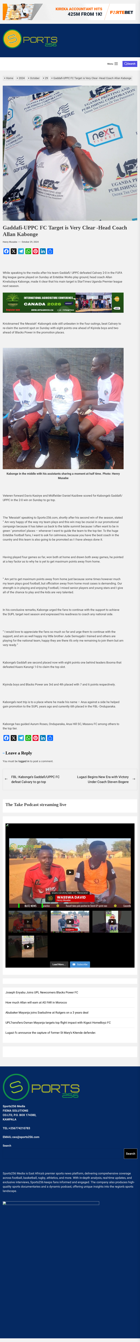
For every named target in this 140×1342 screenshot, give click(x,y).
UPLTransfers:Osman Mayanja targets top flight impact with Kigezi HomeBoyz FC (58, 1022)
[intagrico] (63, 303)
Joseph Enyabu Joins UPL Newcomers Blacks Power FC (41, 992)
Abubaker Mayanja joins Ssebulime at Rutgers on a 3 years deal (46, 1012)
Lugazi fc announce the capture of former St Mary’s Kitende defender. (50, 1033)
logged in (23, 761)
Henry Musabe (10, 242)
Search (7, 1146)
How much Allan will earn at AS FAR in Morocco (36, 1002)
